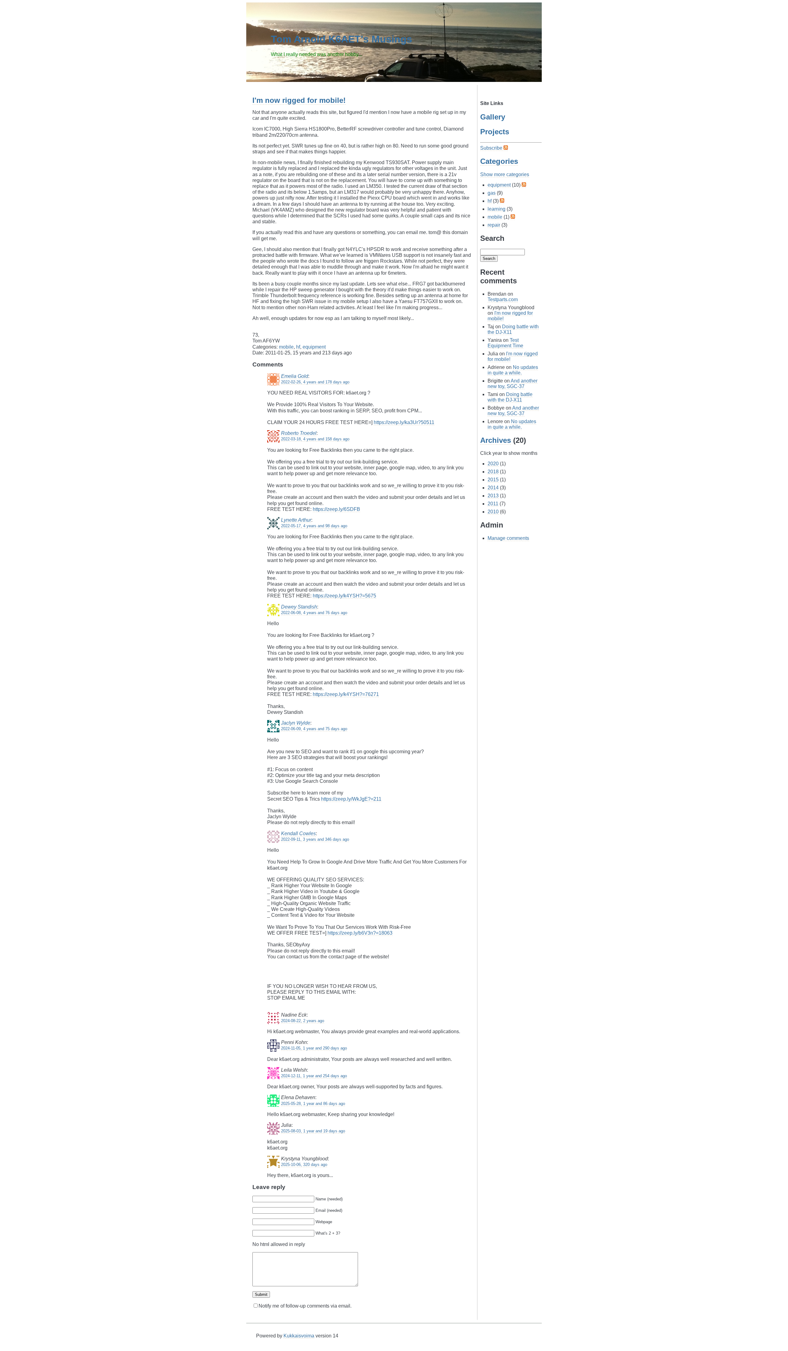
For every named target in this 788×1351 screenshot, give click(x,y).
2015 (493, 479)
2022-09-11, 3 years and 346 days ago (315, 839)
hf (298, 347)
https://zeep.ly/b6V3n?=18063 (360, 933)
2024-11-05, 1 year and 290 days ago (314, 1048)
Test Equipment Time (505, 343)
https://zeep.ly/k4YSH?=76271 (346, 694)
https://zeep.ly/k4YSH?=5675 (344, 595)
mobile (286, 347)
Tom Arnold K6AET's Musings (341, 39)
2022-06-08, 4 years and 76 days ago (314, 612)
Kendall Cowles (298, 833)
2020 (493, 463)
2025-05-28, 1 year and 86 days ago (313, 1103)
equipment (314, 347)
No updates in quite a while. (513, 370)
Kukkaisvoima (298, 1335)
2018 (493, 471)
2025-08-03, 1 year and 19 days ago (313, 1131)
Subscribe (492, 148)
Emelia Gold (294, 376)
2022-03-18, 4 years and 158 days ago (315, 439)
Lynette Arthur (296, 520)
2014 (493, 487)
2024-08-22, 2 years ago (302, 1020)
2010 (493, 511)
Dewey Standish (299, 606)
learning (496, 209)
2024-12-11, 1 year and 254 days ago (314, 1076)
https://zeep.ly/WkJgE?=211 (351, 799)
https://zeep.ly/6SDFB (336, 509)
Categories (499, 161)
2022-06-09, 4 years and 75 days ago (314, 728)
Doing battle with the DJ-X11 (510, 397)
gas (492, 193)
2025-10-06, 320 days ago (304, 1164)
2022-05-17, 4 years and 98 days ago (314, 526)
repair (494, 225)
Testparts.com (503, 299)
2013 (493, 495)
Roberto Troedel (298, 433)
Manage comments (508, 538)
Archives (495, 440)
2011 (493, 503)
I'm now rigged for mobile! (299, 100)
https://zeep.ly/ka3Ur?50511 (404, 422)
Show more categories (504, 174)
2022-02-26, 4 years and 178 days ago (315, 382)
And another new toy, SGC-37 (512, 383)
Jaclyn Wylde (295, 723)
